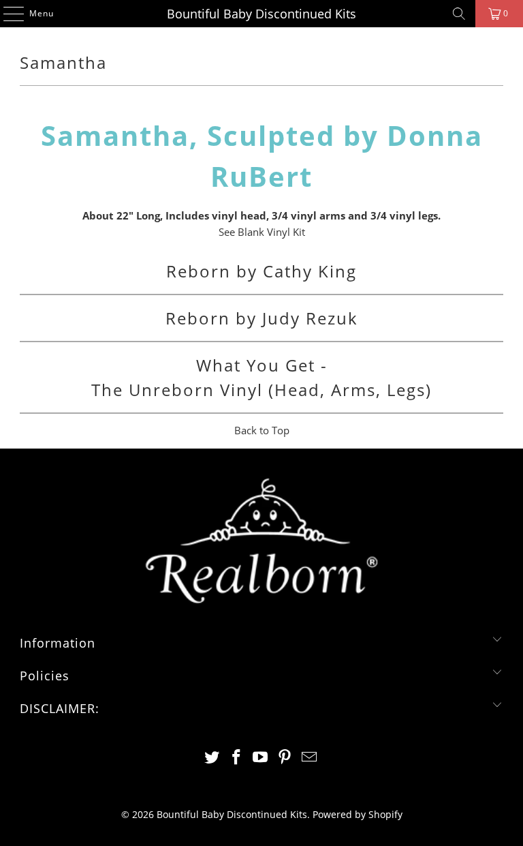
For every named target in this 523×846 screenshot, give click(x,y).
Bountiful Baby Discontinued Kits (261, 13)
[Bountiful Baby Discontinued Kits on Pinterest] (285, 757)
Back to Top (261, 430)
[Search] (459, 13)
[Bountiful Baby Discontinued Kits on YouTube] (261, 757)
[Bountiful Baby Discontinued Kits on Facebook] (236, 757)
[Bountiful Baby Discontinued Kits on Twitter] (212, 757)
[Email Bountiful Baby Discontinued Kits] (310, 757)
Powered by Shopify (357, 814)
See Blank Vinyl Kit (262, 232)
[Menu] (7, 13)
